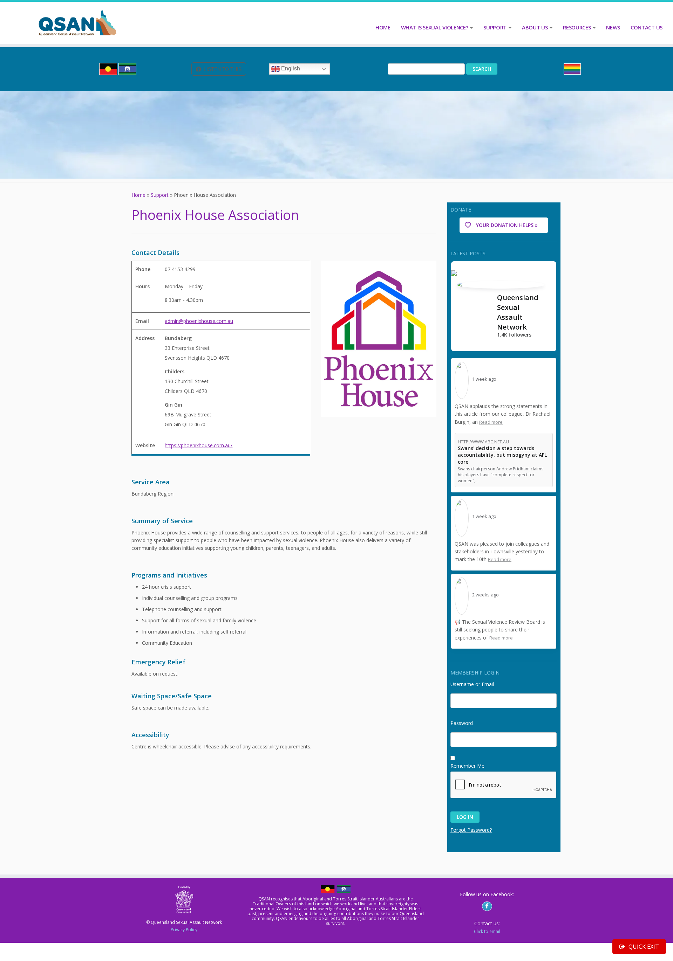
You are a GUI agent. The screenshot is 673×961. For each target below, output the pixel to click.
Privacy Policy (184, 930)
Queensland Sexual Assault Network (517, 312)
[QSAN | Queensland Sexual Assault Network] (77, 22)
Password (461, 721)
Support (495, 27)
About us (535, 27)
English (290, 69)
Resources (577, 27)
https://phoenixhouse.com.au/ (198, 445)
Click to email (487, 931)
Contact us (646, 27)
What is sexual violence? (435, 27)
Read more (491, 422)
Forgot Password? (471, 830)
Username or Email (472, 682)
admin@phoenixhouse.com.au (199, 321)
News (613, 27)
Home (382, 27)
